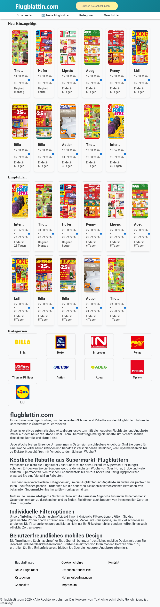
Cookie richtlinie (72, 562)
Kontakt (113, 562)
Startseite (24, 15)
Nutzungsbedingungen (76, 577)
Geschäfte (111, 15)
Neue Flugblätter (26, 570)
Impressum (69, 585)
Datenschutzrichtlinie (76, 570)
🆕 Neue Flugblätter (55, 15)
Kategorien (86, 15)
